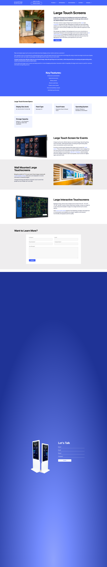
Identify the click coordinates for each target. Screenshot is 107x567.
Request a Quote (36, 3)
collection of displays (75, 152)
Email (56, 237)
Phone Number (32, 241)
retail (82, 23)
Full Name (31, 237)
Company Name (58, 241)
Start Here (58, 40)
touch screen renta (60, 210)
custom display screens (20, 175)
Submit (32, 260)
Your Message (32, 246)
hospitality (56, 24)
